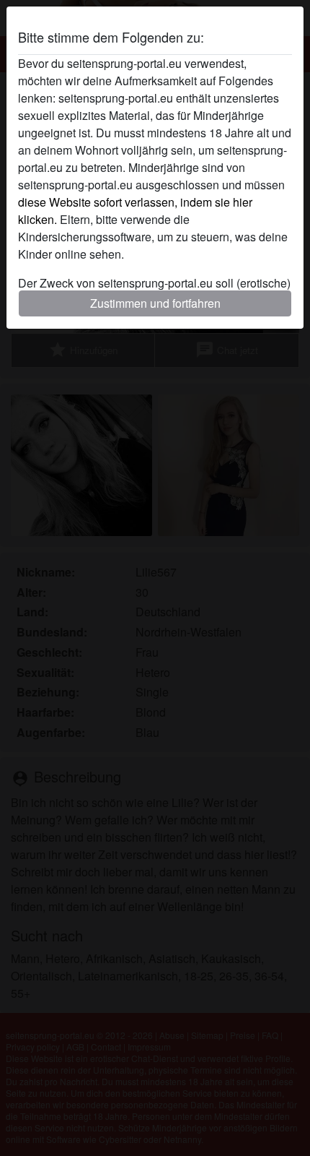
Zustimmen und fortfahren (155, 303)
